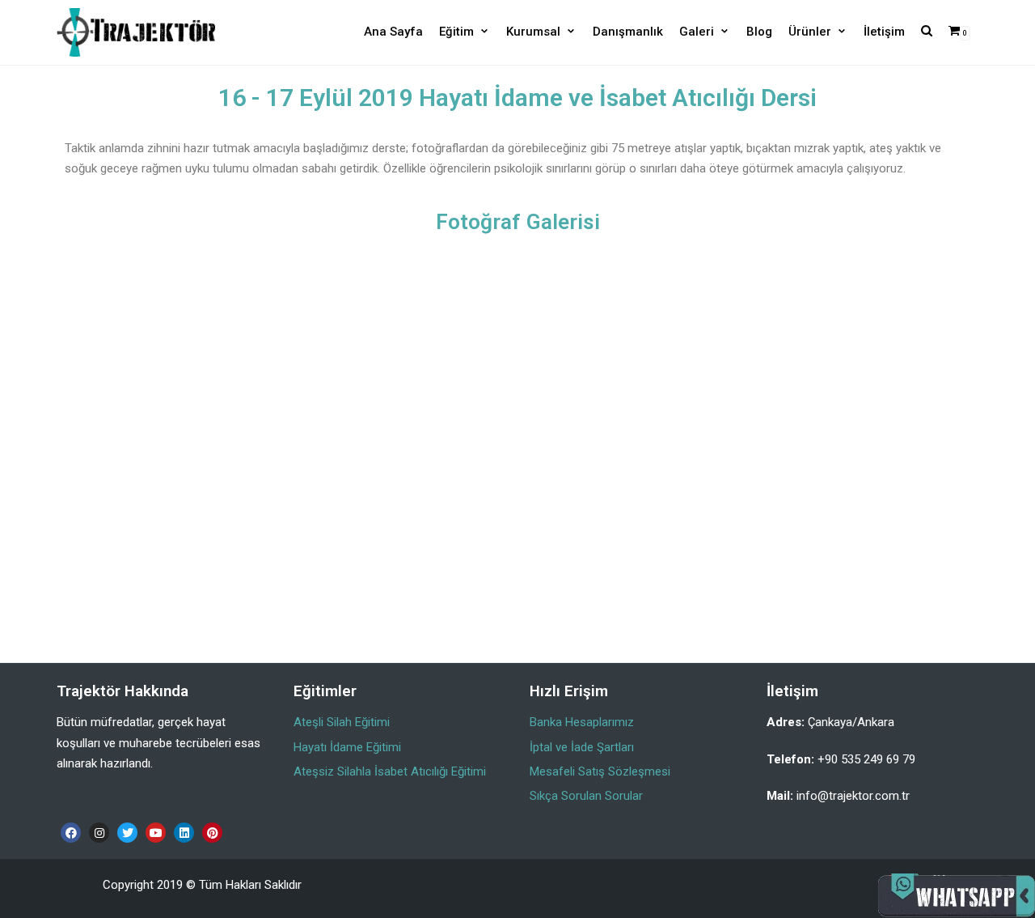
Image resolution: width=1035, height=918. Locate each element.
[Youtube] (156, 832)
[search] (926, 32)
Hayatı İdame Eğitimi (347, 747)
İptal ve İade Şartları (582, 747)
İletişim (884, 31)
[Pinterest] (212, 832)
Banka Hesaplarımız (582, 722)
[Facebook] (71, 832)
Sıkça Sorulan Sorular (586, 795)
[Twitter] (127, 832)
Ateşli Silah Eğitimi (342, 722)
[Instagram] (99, 832)
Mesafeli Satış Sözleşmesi (600, 771)
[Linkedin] (184, 832)
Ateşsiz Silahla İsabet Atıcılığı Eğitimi (390, 771)
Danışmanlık (628, 31)
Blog (759, 31)
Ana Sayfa (393, 31)
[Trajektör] (136, 32)
